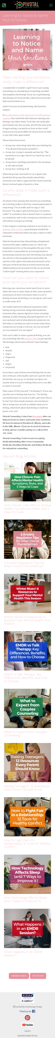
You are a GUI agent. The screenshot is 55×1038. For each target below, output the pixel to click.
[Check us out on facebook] (27, 1012)
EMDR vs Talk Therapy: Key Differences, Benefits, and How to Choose (25, 678)
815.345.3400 (38, 976)
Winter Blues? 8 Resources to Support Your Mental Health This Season (27, 620)
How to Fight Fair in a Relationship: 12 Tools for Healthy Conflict (27, 844)
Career (27, 1031)
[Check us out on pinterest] (27, 1019)
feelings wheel (31, 338)
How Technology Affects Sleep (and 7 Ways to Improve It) (25, 899)
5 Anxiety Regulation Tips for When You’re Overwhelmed (24, 564)
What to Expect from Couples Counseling (25, 733)
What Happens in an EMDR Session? (23, 953)
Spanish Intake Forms (27, 1035)
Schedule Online (18, 976)
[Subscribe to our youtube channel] (28, 1026)
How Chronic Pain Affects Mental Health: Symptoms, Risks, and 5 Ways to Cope (27, 509)
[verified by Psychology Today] (27, 1007)
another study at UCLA (13, 229)
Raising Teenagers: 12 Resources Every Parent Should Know (26, 788)
